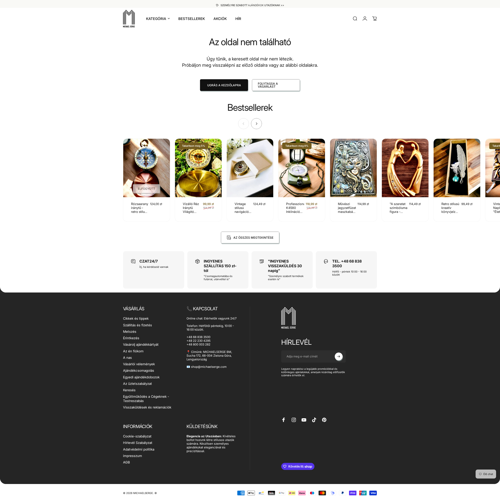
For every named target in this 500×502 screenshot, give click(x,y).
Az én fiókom (133, 351)
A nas (127, 358)
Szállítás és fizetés (137, 325)
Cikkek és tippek (136, 318)
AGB (126, 462)
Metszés (129, 332)
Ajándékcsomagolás (138, 370)
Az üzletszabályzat (137, 384)
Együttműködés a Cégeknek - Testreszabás (146, 399)
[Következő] (256, 123)
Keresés (129, 390)
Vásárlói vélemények (139, 364)
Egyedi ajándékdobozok (141, 377)
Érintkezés (131, 338)
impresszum (132, 456)
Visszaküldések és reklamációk (147, 407)
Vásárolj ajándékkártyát (141, 344)
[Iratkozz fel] (339, 356)
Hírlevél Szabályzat (137, 443)
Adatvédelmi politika (138, 449)
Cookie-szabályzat (137, 436)
